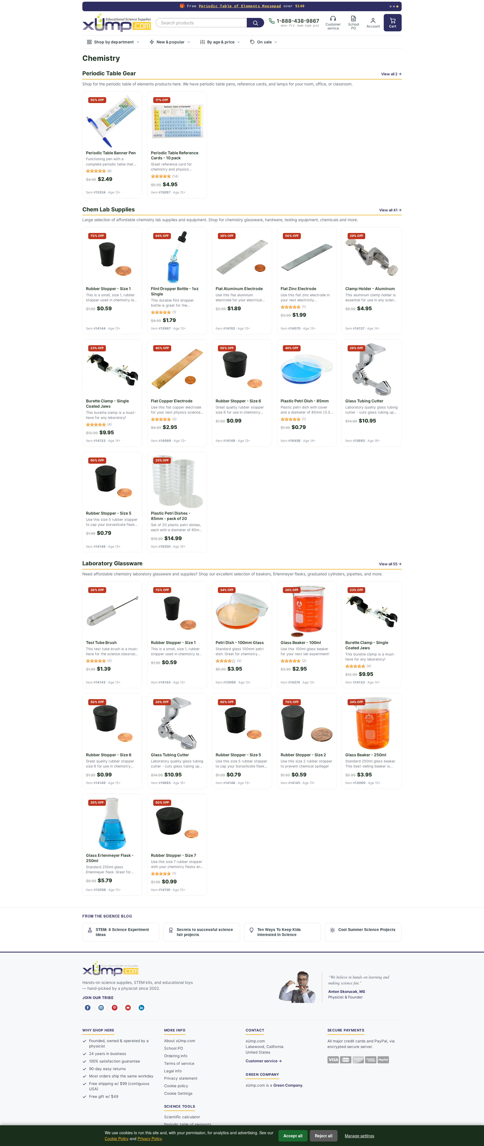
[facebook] (87, 1007)
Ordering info (175, 1056)
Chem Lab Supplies (108, 209)
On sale (264, 41)
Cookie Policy (117, 1138)
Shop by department (114, 41)
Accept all (292, 1135)
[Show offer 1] (391, 7)
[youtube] (128, 1007)
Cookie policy (176, 1086)
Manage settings (359, 1135)
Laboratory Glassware (112, 563)
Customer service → (264, 1061)
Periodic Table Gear (109, 73)
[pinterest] (114, 1007)
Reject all (323, 1135)
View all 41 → (390, 210)
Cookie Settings (178, 1093)
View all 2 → (391, 74)
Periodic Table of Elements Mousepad (240, 6)
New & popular (171, 41)
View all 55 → (390, 564)
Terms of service (179, 1063)
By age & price (220, 41)
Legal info (173, 1071)
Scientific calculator (182, 1117)
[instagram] (101, 1007)
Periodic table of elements (187, 1124)
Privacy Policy (150, 1138)
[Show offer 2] (394, 7)
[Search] (255, 22)
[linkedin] (141, 1007)
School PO (173, 1048)
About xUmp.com (179, 1040)
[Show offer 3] (397, 7)
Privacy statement (180, 1078)
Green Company (287, 1085)
